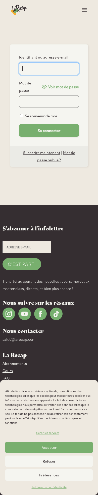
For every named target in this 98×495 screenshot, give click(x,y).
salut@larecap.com (19, 339)
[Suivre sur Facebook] (40, 314)
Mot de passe (25, 86)
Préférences (49, 475)
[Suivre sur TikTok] (56, 314)
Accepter (49, 447)
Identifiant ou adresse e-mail (43, 57)
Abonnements (15, 363)
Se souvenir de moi (40, 115)
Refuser (49, 461)
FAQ (6, 377)
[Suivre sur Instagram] (9, 314)
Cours (8, 370)
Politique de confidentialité (49, 487)
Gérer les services (47, 433)
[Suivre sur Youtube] (24, 314)
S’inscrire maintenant (41, 152)
